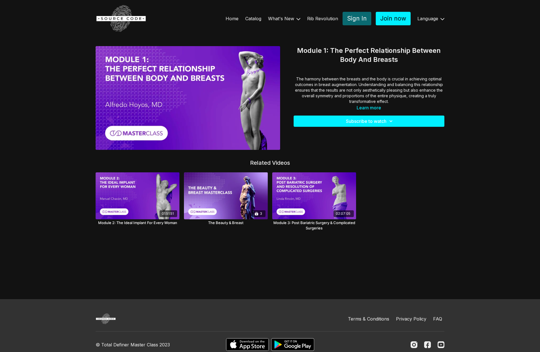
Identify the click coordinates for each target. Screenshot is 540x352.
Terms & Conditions (368, 319)
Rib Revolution (322, 18)
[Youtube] (441, 344)
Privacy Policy (411, 319)
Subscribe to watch (366, 121)
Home (232, 18)
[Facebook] (427, 344)
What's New (282, 18)
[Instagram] (414, 344)
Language (428, 18)
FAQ (437, 319)
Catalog (253, 18)
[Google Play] (292, 344)
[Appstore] (247, 344)
